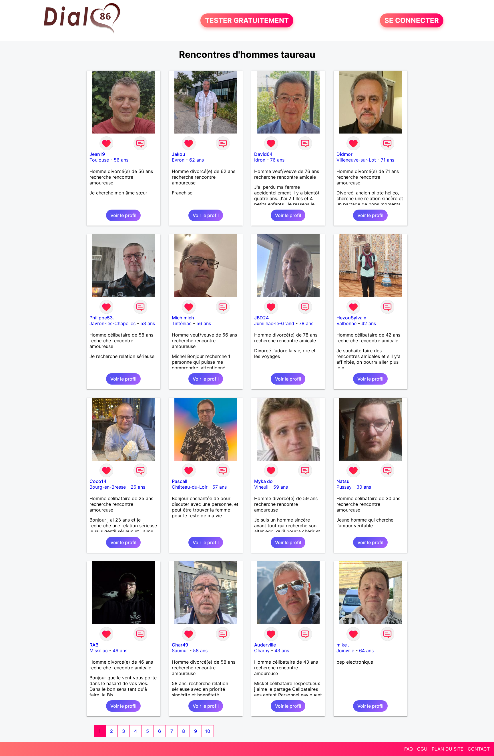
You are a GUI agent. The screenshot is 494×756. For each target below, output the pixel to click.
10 (207, 731)
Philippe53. (101, 318)
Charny (262, 650)
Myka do (263, 481)
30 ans (363, 487)
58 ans (147, 323)
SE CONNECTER (412, 20)
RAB (93, 645)
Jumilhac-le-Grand (274, 323)
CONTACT (479, 749)
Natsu (343, 481)
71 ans (387, 160)
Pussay (344, 487)
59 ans (280, 487)
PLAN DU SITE (447, 749)
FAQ (408, 749)
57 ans (219, 487)
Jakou (178, 154)
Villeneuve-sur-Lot (356, 160)
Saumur (180, 650)
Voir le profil (123, 215)
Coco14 (97, 481)
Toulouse (99, 160)
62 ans (196, 160)
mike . (342, 645)
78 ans (306, 323)
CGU (422, 749)
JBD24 (261, 318)
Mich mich (183, 318)
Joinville (345, 650)
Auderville (265, 645)
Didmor (344, 154)
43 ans (281, 650)
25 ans (138, 487)
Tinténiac (182, 323)
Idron (259, 160)
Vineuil (261, 487)
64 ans (366, 650)
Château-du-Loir (190, 487)
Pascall (179, 481)
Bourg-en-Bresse (107, 487)
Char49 (180, 645)
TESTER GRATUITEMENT (247, 20)
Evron (178, 160)
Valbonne (346, 323)
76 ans (277, 160)
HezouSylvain (351, 318)
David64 (263, 154)
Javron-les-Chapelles (112, 323)
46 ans (120, 650)
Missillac (98, 650)
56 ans (121, 160)
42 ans (368, 323)
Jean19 (97, 154)
